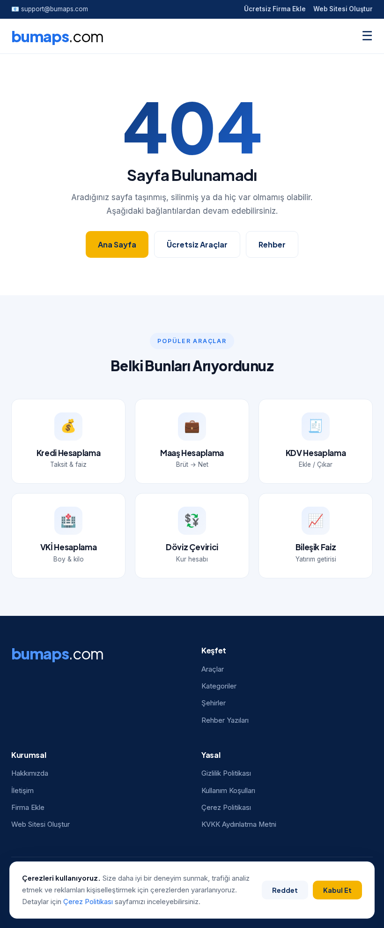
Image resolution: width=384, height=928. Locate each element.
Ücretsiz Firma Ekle (275, 9)
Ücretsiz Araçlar (197, 244)
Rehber (272, 244)
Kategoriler (218, 686)
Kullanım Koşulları (228, 790)
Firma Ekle (27, 807)
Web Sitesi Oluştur (343, 9)
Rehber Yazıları (225, 720)
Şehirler (213, 703)
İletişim (22, 790)
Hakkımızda (29, 773)
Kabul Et (337, 890)
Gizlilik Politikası (226, 773)
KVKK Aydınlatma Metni (238, 824)
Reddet (285, 890)
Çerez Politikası (226, 807)
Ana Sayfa (117, 244)
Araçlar (212, 669)
